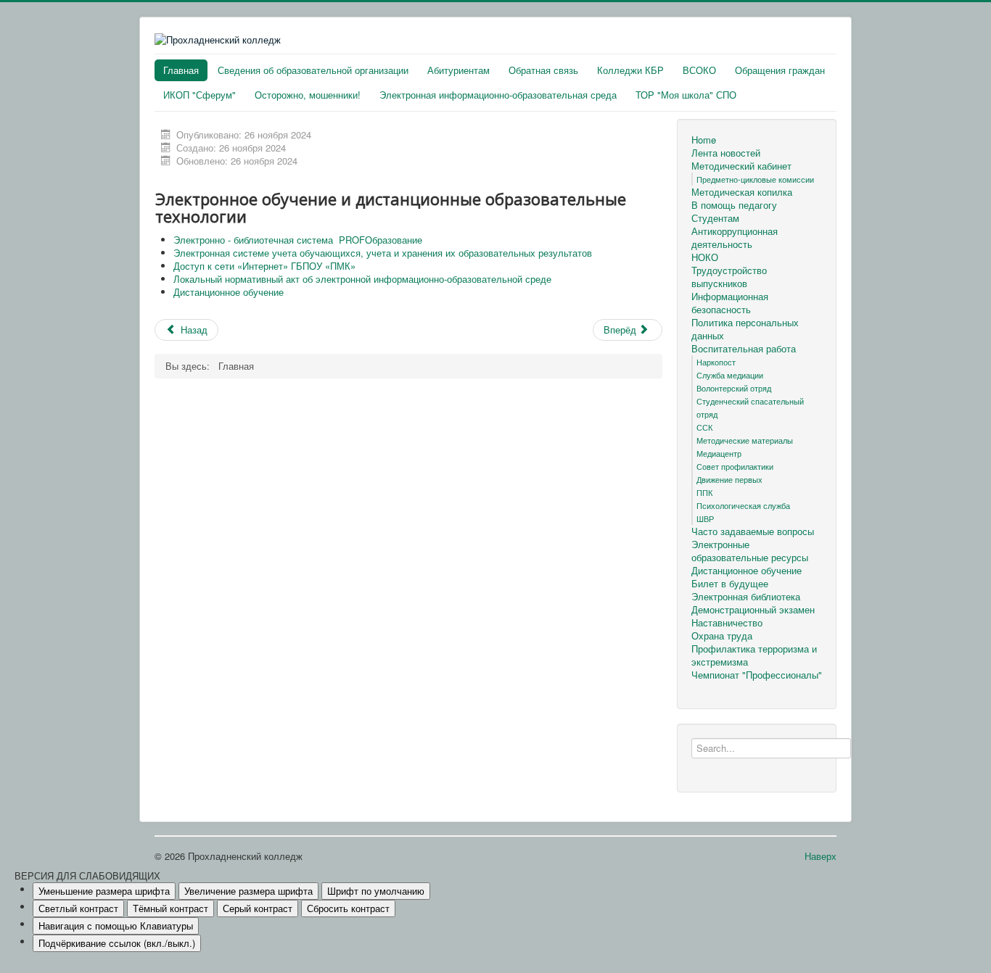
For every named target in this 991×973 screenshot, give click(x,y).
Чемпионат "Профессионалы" (756, 675)
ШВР (705, 518)
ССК (704, 427)
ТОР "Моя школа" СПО (686, 95)
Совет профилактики (734, 466)
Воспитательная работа (743, 348)
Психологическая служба (743, 505)
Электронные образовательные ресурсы (749, 551)
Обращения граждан (780, 70)
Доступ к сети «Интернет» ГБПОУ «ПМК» (264, 266)
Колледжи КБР (630, 70)
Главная (181, 70)
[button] (495, 875)
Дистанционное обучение (230, 292)
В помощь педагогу (734, 205)
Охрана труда (721, 635)
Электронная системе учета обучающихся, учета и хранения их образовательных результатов (382, 253)
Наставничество (726, 622)
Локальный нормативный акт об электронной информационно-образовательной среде (362, 279)
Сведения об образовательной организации (313, 70)
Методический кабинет (741, 166)
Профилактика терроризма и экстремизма (754, 655)
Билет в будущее (729, 583)
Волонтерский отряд (733, 388)
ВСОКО (699, 70)
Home (703, 139)
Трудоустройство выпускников (729, 277)
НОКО (704, 257)
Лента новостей (725, 153)
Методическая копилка (741, 192)
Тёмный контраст (170, 908)
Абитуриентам (458, 70)
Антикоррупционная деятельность (734, 238)
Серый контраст (257, 908)
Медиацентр (718, 453)
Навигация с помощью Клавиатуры (115, 925)
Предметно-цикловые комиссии (755, 179)
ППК (704, 492)
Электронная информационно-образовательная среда (498, 95)
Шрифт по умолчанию (375, 891)
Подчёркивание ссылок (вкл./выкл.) (116, 943)
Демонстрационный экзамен (753, 609)
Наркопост (716, 362)
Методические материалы (744, 440)
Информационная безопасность (729, 303)
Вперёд (621, 329)
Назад (192, 329)
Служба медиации (729, 375)
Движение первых (729, 479)
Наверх (820, 856)
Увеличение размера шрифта (248, 891)
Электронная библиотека (745, 596)
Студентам (715, 218)
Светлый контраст (78, 908)
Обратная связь (543, 70)
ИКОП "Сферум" (199, 95)
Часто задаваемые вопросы (752, 531)
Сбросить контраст (348, 908)
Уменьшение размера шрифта (104, 891)
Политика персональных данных (745, 329)
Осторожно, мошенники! (308, 95)
